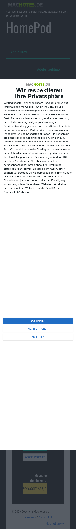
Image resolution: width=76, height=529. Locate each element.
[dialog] (38, 264)
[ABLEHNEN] (69, 86)
